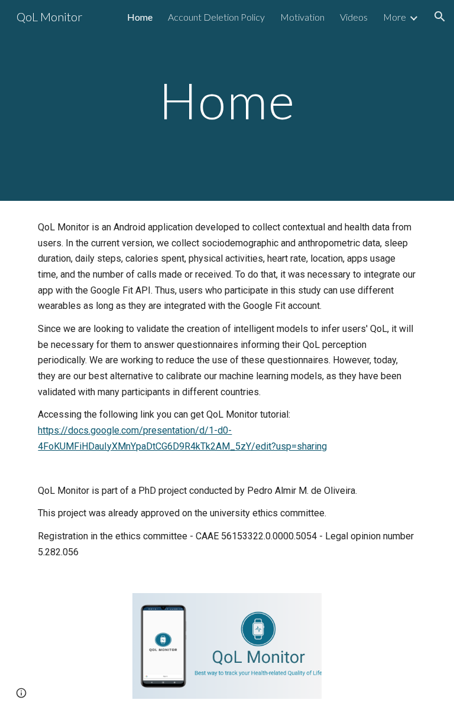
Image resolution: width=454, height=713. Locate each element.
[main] (226, 100)
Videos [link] (354, 16)
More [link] (394, 16)
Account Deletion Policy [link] (216, 16)
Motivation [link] (302, 16)
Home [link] (140, 16)
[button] (440, 16)
